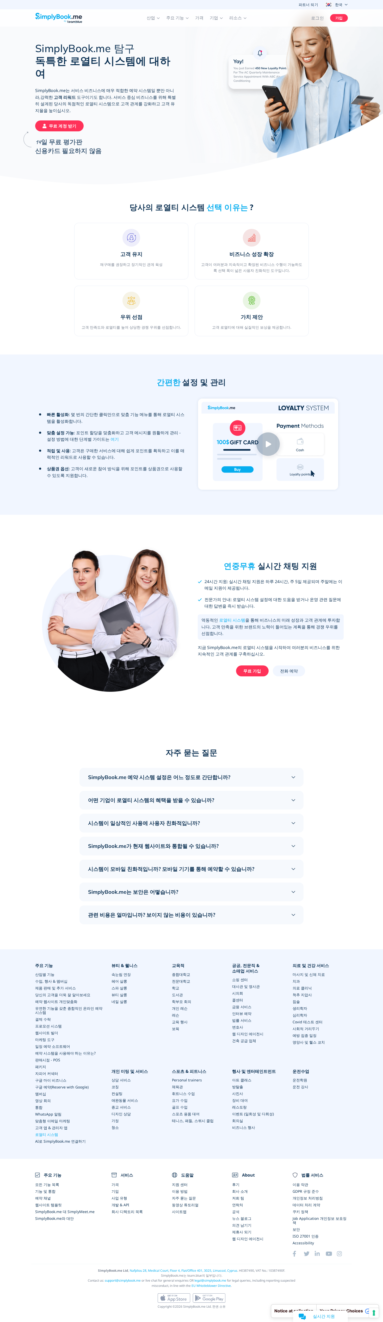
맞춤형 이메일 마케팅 (52, 1120)
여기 (114, 439)
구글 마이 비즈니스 (50, 1080)
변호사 (237, 1027)
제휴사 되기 (241, 1231)
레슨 (175, 1015)
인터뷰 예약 (241, 1013)
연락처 (237, 1204)
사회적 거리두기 (306, 1028)
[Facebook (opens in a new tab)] (298, 1253)
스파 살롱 (119, 988)
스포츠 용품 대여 (186, 1113)
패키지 (40, 1066)
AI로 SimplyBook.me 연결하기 (60, 1141)
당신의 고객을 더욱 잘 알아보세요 (62, 994)
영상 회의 (43, 1100)
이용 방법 (180, 1191)
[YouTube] (331, 1253)
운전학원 (300, 1080)
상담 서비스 (121, 1080)
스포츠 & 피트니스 (189, 1071)
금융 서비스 (241, 1006)
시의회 (237, 993)
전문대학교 (181, 981)
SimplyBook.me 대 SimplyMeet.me (65, 1211)
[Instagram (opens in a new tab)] (342, 1253)
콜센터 (237, 999)
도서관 (177, 994)
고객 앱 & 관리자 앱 (51, 1127)
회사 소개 (240, 1191)
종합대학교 (181, 974)
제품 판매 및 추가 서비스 (55, 988)
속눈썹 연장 (121, 974)
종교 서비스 (121, 1107)
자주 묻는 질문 (184, 1198)
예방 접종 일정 (305, 1035)
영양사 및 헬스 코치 (309, 1042)
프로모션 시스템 (48, 1026)
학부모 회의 (181, 1001)
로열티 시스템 (232, 620)
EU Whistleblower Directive (211, 1285)
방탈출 (237, 1086)
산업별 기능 (44, 974)
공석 (235, 1211)
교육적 (178, 965)
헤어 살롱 (119, 981)
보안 (296, 1229)
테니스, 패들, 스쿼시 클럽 (193, 1120)
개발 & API (120, 1204)
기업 (115, 1191)
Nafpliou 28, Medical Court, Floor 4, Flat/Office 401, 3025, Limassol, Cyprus (183, 1270)
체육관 (177, 1086)
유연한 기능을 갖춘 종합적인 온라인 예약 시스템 (68, 1010)
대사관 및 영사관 (246, 986)
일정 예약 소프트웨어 (52, 1046)
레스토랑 (239, 1107)
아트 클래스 (241, 1080)
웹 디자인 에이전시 (247, 1033)
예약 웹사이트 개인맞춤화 (56, 1001)
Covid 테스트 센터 (308, 1021)
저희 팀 (238, 1198)
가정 (115, 1120)
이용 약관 (300, 1184)
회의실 (237, 1120)
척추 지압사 (302, 994)
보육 (175, 1028)
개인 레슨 (180, 1008)
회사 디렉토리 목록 (127, 1211)
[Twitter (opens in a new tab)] (309, 1253)
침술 (296, 1001)
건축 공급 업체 (244, 1040)
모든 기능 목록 (47, 1184)
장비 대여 (240, 1100)
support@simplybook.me (123, 1280)
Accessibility (303, 1242)
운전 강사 (300, 1086)
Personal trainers (187, 1080)
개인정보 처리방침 (308, 1198)
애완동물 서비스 (125, 1100)
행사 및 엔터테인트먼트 (254, 1071)
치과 (296, 981)
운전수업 (301, 1071)
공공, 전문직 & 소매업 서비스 (246, 968)
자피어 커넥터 (46, 1073)
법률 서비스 (241, 1020)
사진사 (237, 1093)
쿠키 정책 (300, 1211)
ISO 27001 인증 (306, 1236)
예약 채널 (43, 1198)
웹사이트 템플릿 (48, 1204)
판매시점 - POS (47, 1059)
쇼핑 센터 (240, 979)
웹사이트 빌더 (46, 1032)
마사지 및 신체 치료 (309, 974)
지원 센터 (180, 1184)
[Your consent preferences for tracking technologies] (374, 1313)
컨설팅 (117, 1093)
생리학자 (300, 1008)
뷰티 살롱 (119, 994)
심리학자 (300, 1015)
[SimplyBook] (58, 18)
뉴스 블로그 (241, 1218)
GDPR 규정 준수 (306, 1191)
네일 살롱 (119, 1001)
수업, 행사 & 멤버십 (51, 981)
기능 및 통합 (45, 1191)
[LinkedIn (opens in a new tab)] (320, 1253)
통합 (38, 1107)
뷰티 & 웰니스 (125, 965)
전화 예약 (289, 671)
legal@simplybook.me (210, 1280)
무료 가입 (252, 671)
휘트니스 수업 (183, 1093)
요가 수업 (180, 1100)
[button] (153, 18)
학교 (175, 988)
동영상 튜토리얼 (185, 1204)
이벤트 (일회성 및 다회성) (253, 1113)
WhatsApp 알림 (48, 1114)
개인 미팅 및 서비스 (130, 1071)
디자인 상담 (121, 1113)
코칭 (115, 1086)
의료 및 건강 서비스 (311, 965)
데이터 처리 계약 (306, 1204)
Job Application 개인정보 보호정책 (320, 1220)
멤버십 (40, 1093)
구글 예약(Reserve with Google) (62, 1087)
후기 (235, 1184)
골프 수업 (180, 1107)
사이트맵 (179, 1211)
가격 (199, 18)
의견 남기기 (241, 1225)
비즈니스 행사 (243, 1127)
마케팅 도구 (44, 1039)
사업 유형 (119, 1198)
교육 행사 (180, 1021)
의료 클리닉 (302, 988)
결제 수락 (43, 1019)
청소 (115, 1127)
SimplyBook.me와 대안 (54, 1218)
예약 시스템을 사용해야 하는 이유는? (65, 1053)
